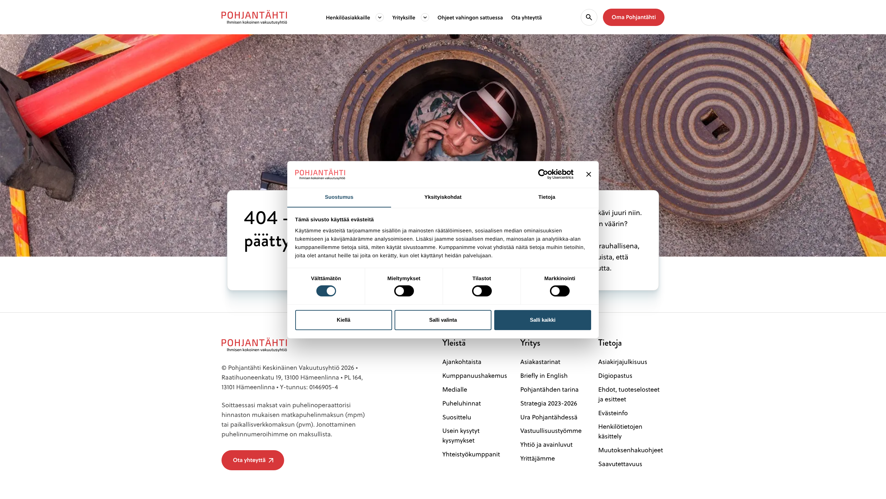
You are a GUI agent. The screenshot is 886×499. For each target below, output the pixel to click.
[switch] (404, 288)
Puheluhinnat (461, 403)
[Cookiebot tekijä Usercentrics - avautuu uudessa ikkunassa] (543, 174)
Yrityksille (403, 17)
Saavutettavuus (620, 464)
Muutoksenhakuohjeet (630, 450)
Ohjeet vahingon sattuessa (470, 17)
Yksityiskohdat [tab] (442, 197)
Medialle (454, 389)
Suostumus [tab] (339, 197)
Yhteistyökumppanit (471, 454)
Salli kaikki (542, 320)
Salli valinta (443, 320)
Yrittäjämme (537, 458)
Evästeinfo (613, 413)
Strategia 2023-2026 (548, 403)
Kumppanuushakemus (474, 375)
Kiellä (343, 320)
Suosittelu (456, 417)
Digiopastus (615, 375)
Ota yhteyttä (526, 17)
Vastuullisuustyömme (550, 430)
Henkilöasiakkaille (348, 17)
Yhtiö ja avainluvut (546, 444)
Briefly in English (544, 375)
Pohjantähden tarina (549, 389)
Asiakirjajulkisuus (622, 361)
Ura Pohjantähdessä (548, 417)
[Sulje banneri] (588, 174)
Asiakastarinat (540, 361)
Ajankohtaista (461, 361)
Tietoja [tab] (547, 197)
